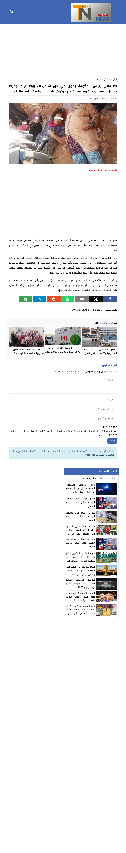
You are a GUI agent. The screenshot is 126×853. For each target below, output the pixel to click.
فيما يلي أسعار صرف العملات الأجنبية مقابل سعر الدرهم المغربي (81, 543)
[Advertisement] (63, 50)
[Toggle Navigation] (115, 12)
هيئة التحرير (111, 98)
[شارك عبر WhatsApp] (68, 299)
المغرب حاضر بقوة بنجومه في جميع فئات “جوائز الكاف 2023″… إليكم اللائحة (81, 597)
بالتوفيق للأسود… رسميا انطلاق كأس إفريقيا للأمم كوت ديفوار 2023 (81, 584)
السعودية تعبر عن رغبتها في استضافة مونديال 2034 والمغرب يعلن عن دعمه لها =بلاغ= (81, 572)
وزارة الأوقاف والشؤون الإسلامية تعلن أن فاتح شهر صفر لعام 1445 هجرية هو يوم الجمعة (81, 490)
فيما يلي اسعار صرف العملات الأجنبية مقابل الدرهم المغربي (81, 516)
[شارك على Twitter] (96, 299)
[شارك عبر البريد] (82, 299)
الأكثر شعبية (89, 479)
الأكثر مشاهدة (107, 479)
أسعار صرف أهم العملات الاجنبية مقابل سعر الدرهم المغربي (81, 502)
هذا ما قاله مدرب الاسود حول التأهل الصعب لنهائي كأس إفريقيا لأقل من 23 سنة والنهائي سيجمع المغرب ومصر (81, 533)
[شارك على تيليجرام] (40, 299)
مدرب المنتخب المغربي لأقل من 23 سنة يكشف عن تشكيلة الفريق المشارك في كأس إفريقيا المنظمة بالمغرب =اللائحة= (81, 560)
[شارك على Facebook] (110, 299)
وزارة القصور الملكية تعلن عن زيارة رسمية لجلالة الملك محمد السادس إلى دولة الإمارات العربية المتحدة (81, 611)
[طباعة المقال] (26, 299)
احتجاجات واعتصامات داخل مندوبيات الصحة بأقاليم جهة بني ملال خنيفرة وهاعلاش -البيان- (27, 353)
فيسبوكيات (101, 79)
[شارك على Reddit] (54, 299)
